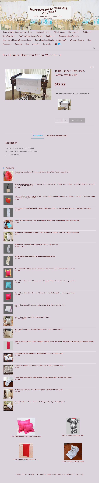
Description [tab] (38, 136)
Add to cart (77, 120)
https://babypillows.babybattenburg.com (26, 436)
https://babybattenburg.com (73, 435)
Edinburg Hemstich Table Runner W (72, 93)
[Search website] (94, 48)
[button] (48, 72)
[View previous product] (92, 67)
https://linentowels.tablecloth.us (26, 459)
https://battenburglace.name (73, 461)
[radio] (64, 104)
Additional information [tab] (56, 136)
